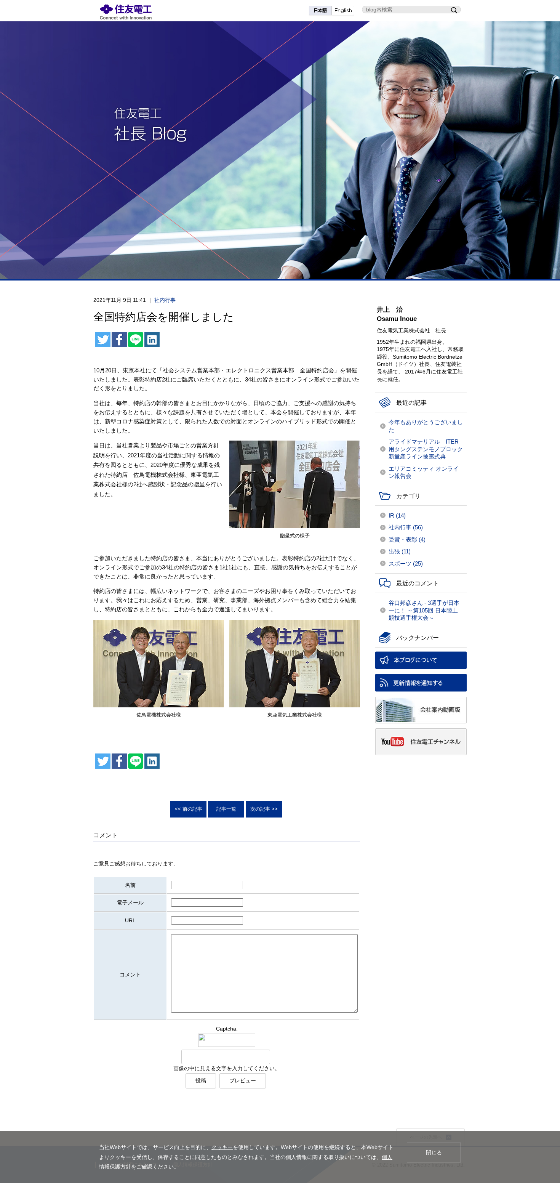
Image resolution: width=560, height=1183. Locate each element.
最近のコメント (417, 583)
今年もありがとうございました (426, 426)
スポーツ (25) (406, 563)
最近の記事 (411, 402)
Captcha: (227, 1029)
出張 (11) (400, 551)
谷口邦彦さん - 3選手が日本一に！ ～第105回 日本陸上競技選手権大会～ (424, 610)
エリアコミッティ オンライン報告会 (424, 472)
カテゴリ (408, 496)
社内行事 (165, 300)
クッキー (222, 1147)
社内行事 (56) (406, 527)
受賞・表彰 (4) (407, 539)
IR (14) (397, 515)
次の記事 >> (264, 809)
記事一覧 (226, 809)
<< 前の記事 (188, 809)
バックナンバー (417, 638)
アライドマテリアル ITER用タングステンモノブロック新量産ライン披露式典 (426, 449)
